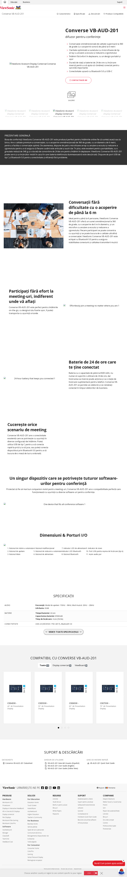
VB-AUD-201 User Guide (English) (61, 766)
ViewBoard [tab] (81, 665)
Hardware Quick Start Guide (87, 817)
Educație (14, 2)
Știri (104, 808)
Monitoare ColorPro (9, 823)
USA (89, 873)
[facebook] (43, 788)
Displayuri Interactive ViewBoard (13, 808)
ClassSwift (5, 836)
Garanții (80, 811)
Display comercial (8, 814)
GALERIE (71, 100)
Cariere (105, 823)
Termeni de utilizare (66, 869)
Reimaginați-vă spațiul (35, 860)
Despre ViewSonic (109, 799)
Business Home (33, 824)
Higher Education (33, 814)
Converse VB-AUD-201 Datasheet (18, 763)
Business (26, 2)
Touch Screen (32, 805)
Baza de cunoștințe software (87, 820)
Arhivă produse (83, 823)
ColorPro (31, 851)
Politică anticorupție (109, 826)
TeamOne (5, 839)
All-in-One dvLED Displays (11, 811)
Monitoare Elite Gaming (10, 820)
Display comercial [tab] (62, 665)
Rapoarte (56, 814)
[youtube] (55, 788)
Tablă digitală (32, 842)
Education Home (33, 802)
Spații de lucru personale (36, 830)
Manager (5, 833)
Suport (119, 2)
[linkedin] (59, 788)
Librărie (55, 799)
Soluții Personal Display (35, 857)
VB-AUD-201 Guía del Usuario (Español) (63, 763)
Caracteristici (64, 14)
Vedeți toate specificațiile (64, 632)
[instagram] (51, 788)
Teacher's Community (35, 817)
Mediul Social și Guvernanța (112, 802)
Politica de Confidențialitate (51, 869)
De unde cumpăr (108, 820)
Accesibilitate (77, 869)
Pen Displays (6, 817)
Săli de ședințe (32, 827)
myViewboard (7, 830)
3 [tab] (65, 728)
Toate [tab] (44, 665)
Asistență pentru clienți (85, 799)
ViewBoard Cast (7, 842)
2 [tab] (62, 728)
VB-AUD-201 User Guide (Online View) (63, 768)
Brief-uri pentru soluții (60, 805)
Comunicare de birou (35, 833)
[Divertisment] (5, 2)
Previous (5, 694)
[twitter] (47, 788)
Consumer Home (33, 848)
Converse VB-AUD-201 (13, 13)
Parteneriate (107, 829)
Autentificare (32, 808)
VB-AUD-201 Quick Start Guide (102, 763)
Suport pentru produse (85, 802)
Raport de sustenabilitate (111, 811)
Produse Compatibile (114, 14)
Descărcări (95, 14)
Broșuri (55, 808)
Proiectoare (6, 805)
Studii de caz (57, 802)
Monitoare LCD (7, 802)
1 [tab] (58, 728)
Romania (112, 788)
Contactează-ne (79, 80)
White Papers (57, 811)
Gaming (30, 854)
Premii (105, 805)
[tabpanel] (17, 698)
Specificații (80, 14)
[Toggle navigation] (124, 7)
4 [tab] (68, 728)
